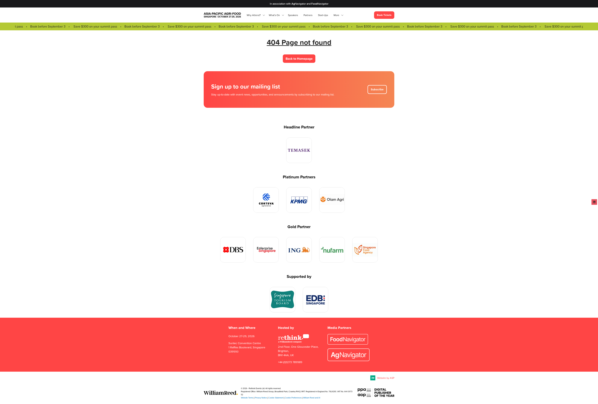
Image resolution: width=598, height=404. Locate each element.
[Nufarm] (332, 249)
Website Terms (247, 398)
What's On (274, 15)
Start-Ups (323, 15)
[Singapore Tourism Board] (282, 299)
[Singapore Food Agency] (365, 249)
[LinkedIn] (594, 202)
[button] (338, 15)
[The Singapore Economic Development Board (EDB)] (315, 299)
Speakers (293, 15)
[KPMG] (299, 200)
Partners (308, 15)
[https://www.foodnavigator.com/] (347, 344)
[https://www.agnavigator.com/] (348, 360)
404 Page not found (299, 42)
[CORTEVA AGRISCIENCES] (266, 200)
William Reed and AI (311, 398)
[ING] (299, 249)
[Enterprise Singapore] (266, 249)
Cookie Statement (275, 398)
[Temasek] (299, 150)
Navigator (298, 3)
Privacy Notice (261, 398)
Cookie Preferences (293, 398)
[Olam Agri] (332, 200)
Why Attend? (254, 15)
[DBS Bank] (233, 249)
